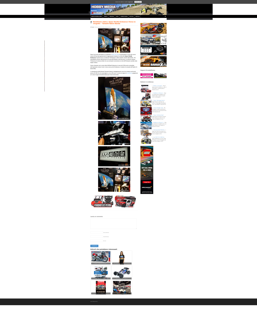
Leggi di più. (130, 1)
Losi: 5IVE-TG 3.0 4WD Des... (159, 137)
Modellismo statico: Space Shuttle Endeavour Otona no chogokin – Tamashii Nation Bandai (114, 22)
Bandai (96, 27)
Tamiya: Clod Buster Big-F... (158, 115)
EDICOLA (138, 16)
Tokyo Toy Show (108, 27)
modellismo (129, 73)
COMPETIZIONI (123, 16)
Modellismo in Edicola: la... (158, 93)
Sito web (104, 240)
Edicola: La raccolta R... (158, 85)
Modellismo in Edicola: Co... (158, 122)
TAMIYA (105, 16)
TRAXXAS (111, 16)
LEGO (117, 16)
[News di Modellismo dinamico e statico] (106, 8)
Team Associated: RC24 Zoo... (159, 129)
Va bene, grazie (138, 1)
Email (106, 236)
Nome (106, 232)
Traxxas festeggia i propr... (158, 107)
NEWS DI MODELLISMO (96, 16)
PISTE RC (131, 16)
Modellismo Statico (101, 27)
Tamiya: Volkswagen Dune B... (159, 100)
